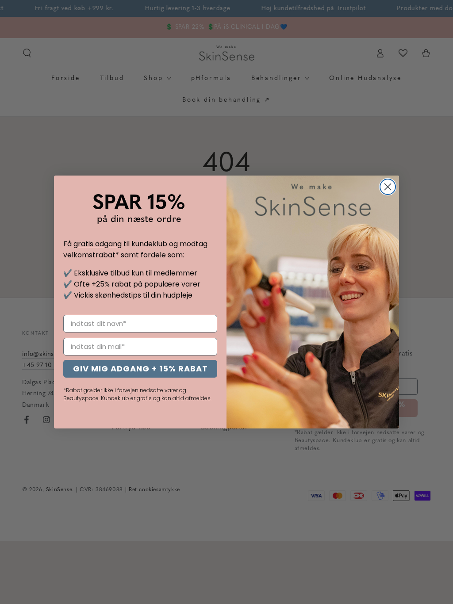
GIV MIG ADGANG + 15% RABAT (140, 368)
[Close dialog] (387, 187)
